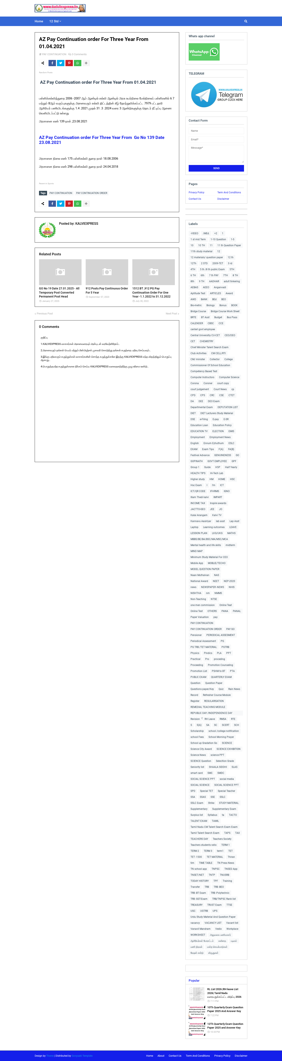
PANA (225, 611)
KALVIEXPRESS (86, 224)
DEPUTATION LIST (228, 407)
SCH (236, 725)
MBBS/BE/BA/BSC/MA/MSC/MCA (209, 539)
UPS (215, 910)
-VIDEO (194, 233)
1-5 (232, 239)
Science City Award (201, 749)
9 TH (201, 281)
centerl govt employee (203, 329)
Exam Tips (208, 449)
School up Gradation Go (204, 743)
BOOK (234, 305)
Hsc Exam (196, 485)
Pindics (208, 653)
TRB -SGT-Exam (199, 898)
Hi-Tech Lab (216, 473)
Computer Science (229, 377)
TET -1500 (196, 856)
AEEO (206, 287)
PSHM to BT (218, 671)
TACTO (233, 815)
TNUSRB (224, 874)
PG (222, 641)
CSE (221, 395)
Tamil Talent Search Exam (205, 833)
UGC (193, 910)
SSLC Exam (197, 803)
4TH (193, 269)
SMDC (220, 773)
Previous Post (45, 313)
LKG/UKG (217, 533)
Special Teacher (226, 791)
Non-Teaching (198, 599)
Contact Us (195, 198)
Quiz (221, 689)
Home (149, 1055)
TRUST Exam (214, 904)
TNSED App (230, 868)
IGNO (227, 491)
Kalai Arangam (199, 515)
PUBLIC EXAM (198, 677)
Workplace (232, 928)
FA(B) (231, 449)
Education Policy (222, 425)
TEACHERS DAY (199, 839)
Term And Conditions (229, 192)
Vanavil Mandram (201, 928)
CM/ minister (198, 359)
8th (192, 281)
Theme (50, 1055)
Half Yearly (231, 467)
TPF (215, 880)
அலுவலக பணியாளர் (220, 934)
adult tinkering (232, 281)
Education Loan (199, 425)
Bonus (222, 305)
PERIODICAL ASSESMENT (220, 635)
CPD (193, 395)
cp (232, 389)
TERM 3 (208, 851)
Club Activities (198, 353)
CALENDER (197, 323)
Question (195, 683)
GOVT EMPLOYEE (217, 461)
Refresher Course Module (217, 695)
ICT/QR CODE (198, 491)
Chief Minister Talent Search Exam (210, 347)
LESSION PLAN (199, 533)
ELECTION (218, 431)
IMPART (217, 497)
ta (223, 815)
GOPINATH (197, 461)
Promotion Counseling (220, 665)
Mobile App (197, 563)
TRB (207, 886)
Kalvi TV (217, 515)
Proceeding (197, 665)
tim (192, 862)
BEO (223, 299)
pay (215, 617)
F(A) (221, 449)
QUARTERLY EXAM (221, 677)
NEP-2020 (229, 581)
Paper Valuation (200, 617)
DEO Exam (214, 401)
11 (211, 245)
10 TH (201, 245)
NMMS (218, 593)
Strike (211, 803)
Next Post (171, 313)
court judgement (200, 389)
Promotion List (199, 671)
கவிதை (222, 940)
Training (227, 880)
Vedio (218, 928)
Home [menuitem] (39, 21)
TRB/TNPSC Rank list (224, 898)
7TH (225, 275)
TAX (237, 833)
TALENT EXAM (199, 821)
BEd (214, 299)
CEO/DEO (230, 335)
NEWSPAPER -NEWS (212, 587)
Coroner (208, 383)
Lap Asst (234, 521)
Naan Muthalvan (200, 575)
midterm (230, 545)
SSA (193, 797)
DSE (193, 419)
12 (218, 251)
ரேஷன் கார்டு (197, 952)
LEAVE (233, 527)
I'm (213, 485)
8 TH (235, 275)
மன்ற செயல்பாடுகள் (217, 946)
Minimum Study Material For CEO (209, 557)
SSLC (222, 797)
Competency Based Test (204, 371)
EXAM (194, 449)
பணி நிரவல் (196, 946)
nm (208, 593)
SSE (213, 797)
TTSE (229, 904)
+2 (215, 233)
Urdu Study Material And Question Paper (213, 916)
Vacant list (232, 922)
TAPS (227, 833)
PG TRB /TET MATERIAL (204, 647)
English (195, 443)
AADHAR (214, 281)
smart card (197, 773)
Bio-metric (196, 305)
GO (237, 455)
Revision (195, 719)
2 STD (204, 263)
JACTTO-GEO (198, 509)
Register (195, 701)
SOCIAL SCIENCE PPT (203, 779)
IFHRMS (214, 491)
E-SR (226, 419)
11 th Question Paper (229, 245)
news (193, 587)
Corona (195, 383)
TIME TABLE (205, 862)
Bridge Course (198, 311)
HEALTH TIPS (198, 473)
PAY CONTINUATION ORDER (91, 193)
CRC (212, 395)
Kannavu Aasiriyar (201, 521)
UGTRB (204, 910)
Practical (195, 659)
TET (230, 851)
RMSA (223, 719)
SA (207, 725)
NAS (216, 575)
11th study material (201, 251)
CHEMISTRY (206, 341)
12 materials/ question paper (207, 257)
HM (211, 479)
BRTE (193, 317)
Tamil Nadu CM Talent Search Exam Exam (214, 827)
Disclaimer (223, 198)
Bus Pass (232, 317)
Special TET (206, 791)
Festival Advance (200, 455)
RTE (233, 719)
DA (192, 401)
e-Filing (204, 419)
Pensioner (196, 635)
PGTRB (225, 647)
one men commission (203, 605)
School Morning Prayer (221, 737)
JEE (212, 509)
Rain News (234, 689)
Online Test (197, 611)
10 (192, 245)
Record (194, 695)
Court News (220, 389)
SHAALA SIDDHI (218, 767)
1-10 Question (218, 239)
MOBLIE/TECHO (216, 563)
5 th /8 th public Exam (212, 269)
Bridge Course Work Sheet (225, 311)
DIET (193, 413)
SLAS (234, 767)
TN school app (199, 868)
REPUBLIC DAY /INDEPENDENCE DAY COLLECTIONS (211, 714)
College (228, 359)
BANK (204, 299)
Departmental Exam (202, 407)
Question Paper (213, 683)
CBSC (211, 323)
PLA (219, 653)
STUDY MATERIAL (229, 803)
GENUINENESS (222, 455)
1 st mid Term (198, 239)
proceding (219, 659)
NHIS (232, 587)
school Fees (197, 737)
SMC (210, 773)
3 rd (230, 263)
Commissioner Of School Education (210, 365)
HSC (232, 479)
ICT (222, 485)
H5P (217, 467)
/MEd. (206, 233)
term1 (220, 851)
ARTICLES (215, 293)
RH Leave (210, 719)
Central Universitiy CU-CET (205, 335)
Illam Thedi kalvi (200, 497)
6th (202, 275)
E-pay (216, 419)
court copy (223, 383)
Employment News (220, 437)
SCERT (225, 725)
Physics (195, 653)
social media (227, 779)
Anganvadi (220, 287)
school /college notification (224, 731)
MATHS (231, 533)
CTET (232, 395)
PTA (232, 671)
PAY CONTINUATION (54, 54)
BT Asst (205, 317)
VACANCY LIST (213, 922)
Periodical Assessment (203, 641)
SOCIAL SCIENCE (200, 785)
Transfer (195, 886)
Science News (198, 755)
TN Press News (225, 862)
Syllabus (212, 815)
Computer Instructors (202, 377)
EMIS (231, 431)
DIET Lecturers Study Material (216, 413)
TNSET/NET (197, 874)
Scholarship (197, 731)
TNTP (212, 874)
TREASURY (197, 904)
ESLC (231, 443)
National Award (199, 581)
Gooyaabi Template (82, 1055)
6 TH (193, 275)
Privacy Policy (196, 192)
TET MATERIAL (215, 856)
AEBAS (194, 287)
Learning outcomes (214, 527)
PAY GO (230, 629)
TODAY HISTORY (200, 880)
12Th (193, 263)
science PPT (217, 755)
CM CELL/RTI (218, 353)
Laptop (194, 527)
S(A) (199, 725)
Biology (210, 305)
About (161, 1055)
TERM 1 (225, 845)
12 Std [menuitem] (53, 21)
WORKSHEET (198, 934)
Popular (194, 980)
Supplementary (199, 809)
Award (229, 293)
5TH (232, 269)
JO (220, 509)
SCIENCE (227, 743)
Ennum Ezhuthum (214, 443)
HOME (221, 479)
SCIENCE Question (201, 761)
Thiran (231, 856)
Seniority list (197, 767)
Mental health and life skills (206, 545)
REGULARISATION (214, 701)
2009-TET (217, 263)
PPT (228, 653)
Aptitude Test (198, 293)
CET (193, 341)
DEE (201, 401)
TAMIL (215, 821)
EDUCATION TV (199, 431)
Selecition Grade (225, 761)
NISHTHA (196, 593)
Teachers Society (222, 839)
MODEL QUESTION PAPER (205, 569)
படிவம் (234, 940)
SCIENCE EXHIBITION (229, 749)
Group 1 (195, 467)
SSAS (203, 797)
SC (215, 725)
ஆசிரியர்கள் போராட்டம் (202, 940)
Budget (218, 317)
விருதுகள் (213, 952)
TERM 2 (195, 851)
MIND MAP (197, 551)
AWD (193, 299)
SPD (193, 791)
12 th (230, 257)
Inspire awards (218, 503)
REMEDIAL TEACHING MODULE (208, 707)
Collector (215, 359)
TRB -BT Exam (198, 892)
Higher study (198, 479)
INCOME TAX (198, 503)
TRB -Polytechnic (220, 892)
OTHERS (212, 611)
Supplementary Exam (224, 809)
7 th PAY (213, 275)
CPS (202, 395)
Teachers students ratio (204, 845)
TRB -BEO (219, 886)
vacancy (195, 922)
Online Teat (225, 605)
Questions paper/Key (202, 689)
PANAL (237, 611)
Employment (198, 437)
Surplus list (197, 815)
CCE (221, 323)
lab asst (220, 521)
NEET (216, 581)
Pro (207, 659)
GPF (234, 461)
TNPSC (216, 868)
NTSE (214, 599)
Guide (207, 467)
